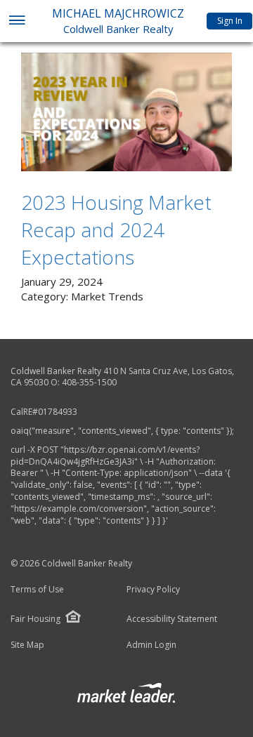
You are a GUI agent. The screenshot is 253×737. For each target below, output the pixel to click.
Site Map (27, 645)
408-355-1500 (89, 382)
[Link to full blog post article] (126, 112)
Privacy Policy (153, 589)
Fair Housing (35, 619)
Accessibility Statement (171, 619)
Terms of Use (37, 589)
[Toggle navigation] (16, 21)
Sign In (229, 21)
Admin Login (151, 645)
